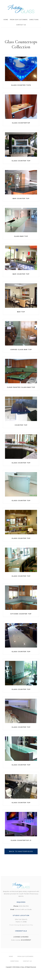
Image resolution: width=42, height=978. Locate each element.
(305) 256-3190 (24, 906)
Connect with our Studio (23, 909)
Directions (33, 19)
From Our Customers (18, 19)
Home (6, 19)
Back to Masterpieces (21, 851)
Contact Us (21, 25)
